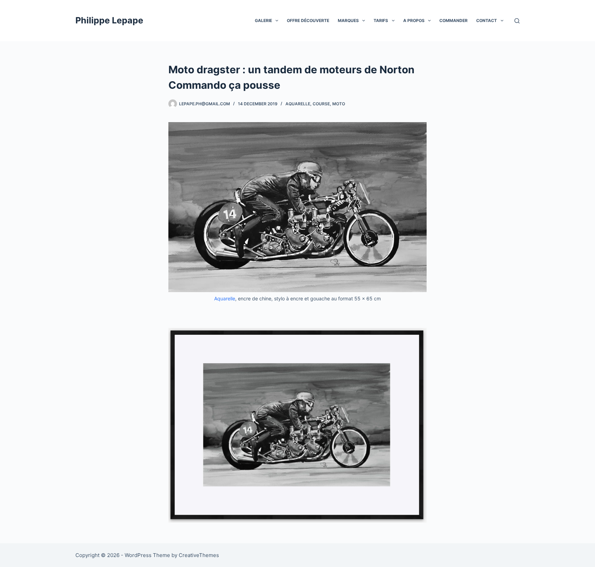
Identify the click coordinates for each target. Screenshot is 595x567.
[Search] (517, 20)
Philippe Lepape (109, 20)
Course (321, 103)
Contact (486, 20)
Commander (453, 20)
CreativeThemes (199, 555)
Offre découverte (308, 20)
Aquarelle (297, 103)
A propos (414, 20)
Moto (338, 103)
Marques (348, 20)
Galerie (263, 20)
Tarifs (381, 20)
